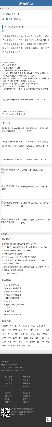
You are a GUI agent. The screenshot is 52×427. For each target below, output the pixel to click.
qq (38, 342)
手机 (20, 338)
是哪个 (32, 342)
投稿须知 (26, 402)
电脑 (38, 334)
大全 (42, 330)
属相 (17, 334)
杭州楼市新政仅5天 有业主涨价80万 (16, 70)
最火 (18, 346)
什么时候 (11, 346)
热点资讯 (8, 383)
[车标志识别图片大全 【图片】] (10, 190)
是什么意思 (41, 326)
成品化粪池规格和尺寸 (12, 288)
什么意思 (25, 326)
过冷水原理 (8, 301)
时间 (9, 338)
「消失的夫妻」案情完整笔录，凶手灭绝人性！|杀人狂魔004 (28, 247)
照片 (24, 346)
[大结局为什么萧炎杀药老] (10, 173)
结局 (15, 330)
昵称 (4, 346)
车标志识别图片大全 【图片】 (34, 186)
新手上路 (8, 377)
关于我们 (8, 393)
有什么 (10, 334)
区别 (36, 330)
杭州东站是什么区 (9, 62)
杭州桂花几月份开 (9, 65)
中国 (31, 330)
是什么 (17, 326)
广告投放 (26, 399)
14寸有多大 (8, 308)
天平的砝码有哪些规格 (12, 295)
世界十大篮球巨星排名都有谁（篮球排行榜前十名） (24, 260)
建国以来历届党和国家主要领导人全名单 (20, 244)
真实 (26, 338)
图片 (15, 338)
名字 (4, 334)
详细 (47, 338)
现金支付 (26, 387)
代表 (36, 338)
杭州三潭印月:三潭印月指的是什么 (15, 86)
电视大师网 (13, 370)
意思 (33, 326)
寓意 (4, 330)
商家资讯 (26, 396)
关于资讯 (8, 396)
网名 (9, 330)
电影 (20, 342)
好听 (42, 342)
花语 (47, 330)
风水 (4, 338)
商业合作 (26, 393)
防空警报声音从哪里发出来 (14, 305)
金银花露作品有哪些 (12, 264)
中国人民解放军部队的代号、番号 (17, 250)
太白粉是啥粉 (9, 311)
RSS (7, 399)
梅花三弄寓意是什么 (17, 111)
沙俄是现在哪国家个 (11, 298)
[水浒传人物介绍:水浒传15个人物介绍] (10, 223)
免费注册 (8, 380)
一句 (26, 342)
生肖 (26, 330)
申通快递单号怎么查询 (13, 254)
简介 (27, 334)
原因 (4, 342)
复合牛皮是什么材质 (17, 114)
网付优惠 (8, 387)
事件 (15, 342)
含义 (22, 334)
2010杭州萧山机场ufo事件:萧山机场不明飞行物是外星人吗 (25, 73)
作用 (9, 342)
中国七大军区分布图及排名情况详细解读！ (21, 257)
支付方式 (26, 377)
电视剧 (44, 334)
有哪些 (5, 326)
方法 (11, 326)
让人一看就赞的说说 (11, 285)
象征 (33, 334)
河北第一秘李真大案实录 (13, 270)
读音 (29, 346)
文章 (7, 8)
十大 (42, 338)
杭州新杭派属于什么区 (11, 68)
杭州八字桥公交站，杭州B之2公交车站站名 (19, 76)
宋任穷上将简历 (11, 273)
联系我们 (8, 402)
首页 (2, 8)
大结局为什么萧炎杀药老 (32, 170)
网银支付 (26, 383)
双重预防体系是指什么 (12, 292)
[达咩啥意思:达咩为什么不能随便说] (10, 206)
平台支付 (26, 380)
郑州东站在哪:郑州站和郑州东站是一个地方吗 (20, 84)
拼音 (20, 330)
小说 (48, 342)
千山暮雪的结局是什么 (12, 314)
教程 (31, 338)
